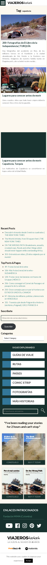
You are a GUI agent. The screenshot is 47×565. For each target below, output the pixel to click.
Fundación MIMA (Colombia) (17, 516)
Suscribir (8, 326)
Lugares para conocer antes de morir (21, 95)
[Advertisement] (24, 119)
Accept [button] (28, 561)
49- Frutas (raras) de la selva (16, 267)
